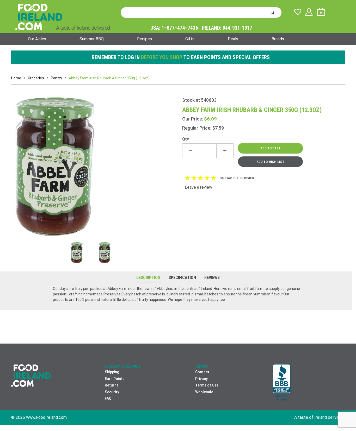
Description (148, 277)
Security (112, 392)
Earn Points (115, 379)
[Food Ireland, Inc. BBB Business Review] (282, 383)
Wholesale (204, 392)
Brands (278, 38)
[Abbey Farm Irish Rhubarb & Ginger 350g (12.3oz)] (96, 169)
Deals (233, 38)
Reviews (212, 277)
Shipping (112, 372)
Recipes (144, 38)
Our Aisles (37, 38)
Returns (112, 385)
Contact (202, 372)
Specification (182, 277)
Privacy (201, 379)
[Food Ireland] (62, 17)
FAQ (108, 398)
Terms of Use (206, 385)
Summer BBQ (91, 38)
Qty (185, 139)
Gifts (189, 38)
